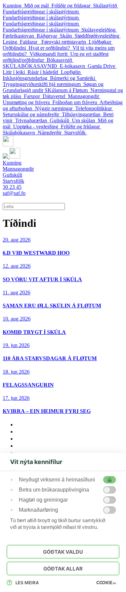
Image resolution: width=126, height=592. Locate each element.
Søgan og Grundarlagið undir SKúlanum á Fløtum (53, 87)
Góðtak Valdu (63, 552)
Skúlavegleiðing (99, 30)
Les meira (27, 582)
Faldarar (30, 42)
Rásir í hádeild (44, 72)
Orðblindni (16, 48)
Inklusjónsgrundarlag (26, 78)
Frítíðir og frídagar (72, 5)
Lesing (11, 42)
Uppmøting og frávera (27, 102)
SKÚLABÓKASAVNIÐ (31, 66)
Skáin (67, 36)
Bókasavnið (60, 60)
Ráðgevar (48, 36)
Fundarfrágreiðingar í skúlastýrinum (41, 11)
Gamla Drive (102, 66)
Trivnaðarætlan (32, 120)
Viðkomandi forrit (50, 54)
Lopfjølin (71, 72)
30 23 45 (12, 187)
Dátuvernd (55, 96)
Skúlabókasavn (20, 132)
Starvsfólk (75, 132)
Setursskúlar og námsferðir (32, 114)
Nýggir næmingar (55, 108)
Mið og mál (37, 5)
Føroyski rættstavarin (65, 42)
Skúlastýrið (105, 5)
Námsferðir (51, 132)
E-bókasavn (74, 66)
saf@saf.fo (14, 193)
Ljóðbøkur (101, 42)
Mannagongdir (84, 96)
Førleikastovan (20, 36)
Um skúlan (85, 120)
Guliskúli (61, 120)
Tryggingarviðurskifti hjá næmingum (43, 84)
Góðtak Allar (63, 568)
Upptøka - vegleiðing (37, 126)
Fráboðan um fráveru (75, 102)
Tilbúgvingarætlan (82, 114)
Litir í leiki (15, 72)
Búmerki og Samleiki (73, 78)
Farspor (33, 96)
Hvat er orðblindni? (51, 48)
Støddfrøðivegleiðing (98, 36)
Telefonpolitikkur (94, 108)
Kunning (13, 5)
